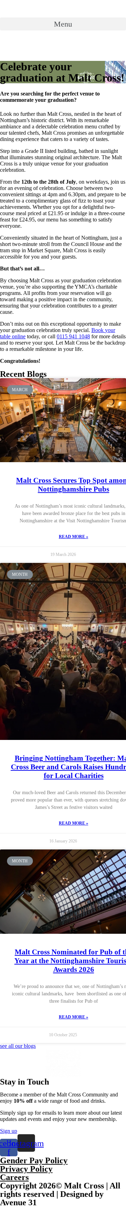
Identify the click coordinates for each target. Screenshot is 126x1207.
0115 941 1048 (73, 336)
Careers (14, 1177)
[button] (63, 23)
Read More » (73, 536)
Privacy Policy (26, 1168)
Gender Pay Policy (34, 1160)
